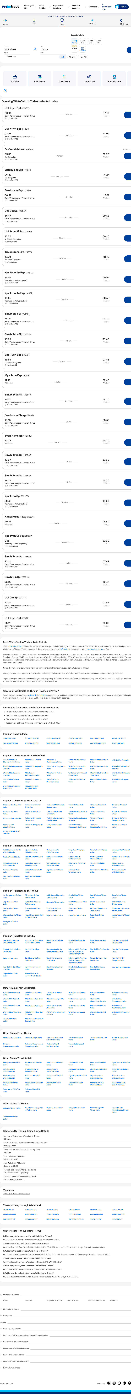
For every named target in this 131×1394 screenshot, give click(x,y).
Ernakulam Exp (14, 169)
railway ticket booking (37, 695)
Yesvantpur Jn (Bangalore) (16, 280)
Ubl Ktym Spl (13, 108)
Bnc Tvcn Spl (13, 354)
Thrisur (106, 116)
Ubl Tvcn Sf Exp (14, 231)
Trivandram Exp (14, 252)
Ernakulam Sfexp (15, 415)
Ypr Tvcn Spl (12, 496)
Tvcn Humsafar (14, 435)
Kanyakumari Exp (15, 516)
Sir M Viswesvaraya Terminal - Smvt (20, 116)
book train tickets (15, 646)
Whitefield (9, 383)
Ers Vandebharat (15, 149)
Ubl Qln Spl (11, 210)
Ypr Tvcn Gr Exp (15, 535)
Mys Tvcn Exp (13, 375)
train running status (94, 649)
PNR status (64, 649)
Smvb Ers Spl (13, 313)
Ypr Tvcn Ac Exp (15, 272)
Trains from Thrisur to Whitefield (16, 1193)
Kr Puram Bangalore (13, 239)
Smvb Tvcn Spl (14, 334)
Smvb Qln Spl (13, 577)
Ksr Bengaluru (10, 157)
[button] (82, 49)
